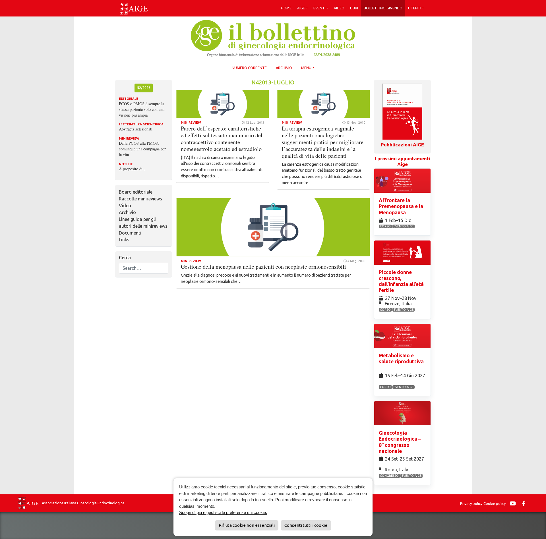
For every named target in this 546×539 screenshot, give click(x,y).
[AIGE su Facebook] (525, 503)
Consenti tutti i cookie (305, 525)
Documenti (130, 232)
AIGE (301, 8)
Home (286, 8)
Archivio (284, 68)
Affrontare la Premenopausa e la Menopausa (401, 206)
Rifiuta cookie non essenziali (247, 525)
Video (339, 8)
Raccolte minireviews (140, 198)
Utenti (414, 8)
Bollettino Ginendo (383, 8)
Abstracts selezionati (135, 129)
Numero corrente (249, 68)
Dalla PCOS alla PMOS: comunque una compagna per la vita (142, 148)
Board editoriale (135, 191)
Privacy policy (471, 503)
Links (124, 239)
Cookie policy (494, 503)
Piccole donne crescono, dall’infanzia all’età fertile (401, 281)
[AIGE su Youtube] (514, 503)
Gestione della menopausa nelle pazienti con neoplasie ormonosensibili (263, 266)
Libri (354, 8)
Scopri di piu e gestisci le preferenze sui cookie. (223, 512)
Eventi (319, 8)
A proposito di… (132, 168)
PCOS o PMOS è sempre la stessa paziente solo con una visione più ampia (141, 109)
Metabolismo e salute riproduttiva (401, 358)
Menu (306, 68)
